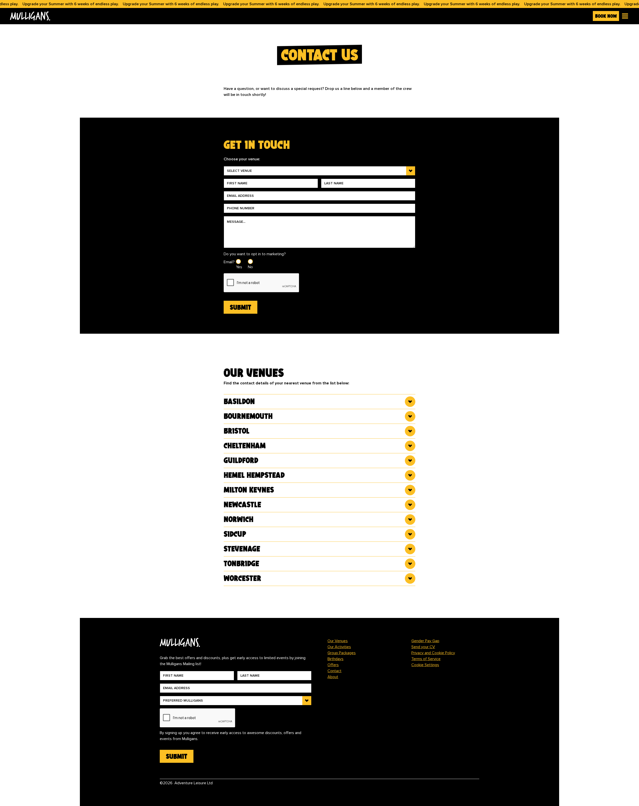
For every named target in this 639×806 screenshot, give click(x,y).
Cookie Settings (425, 664)
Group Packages (341, 652)
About (332, 676)
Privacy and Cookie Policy (433, 652)
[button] (624, 16)
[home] (299, 15)
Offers (333, 664)
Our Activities (339, 646)
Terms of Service (426, 658)
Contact (334, 670)
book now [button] (606, 16)
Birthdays (335, 658)
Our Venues (337, 640)
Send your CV (423, 646)
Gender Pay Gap (425, 640)
